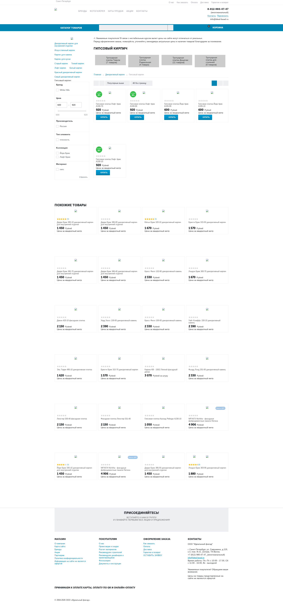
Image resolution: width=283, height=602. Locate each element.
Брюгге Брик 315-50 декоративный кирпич (207, 222)
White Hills (65, 90)
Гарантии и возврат (219, 2)
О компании (60, 543)
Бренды (58, 549)
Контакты (212, 16)
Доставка (204, 2)
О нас (171, 2)
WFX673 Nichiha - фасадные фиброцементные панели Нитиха (203, 420)
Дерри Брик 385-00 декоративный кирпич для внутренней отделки (119, 223)
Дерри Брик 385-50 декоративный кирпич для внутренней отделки (163, 469)
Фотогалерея (104, 561)
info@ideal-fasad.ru (196, 558)
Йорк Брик (65, 153)
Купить (104, 117)
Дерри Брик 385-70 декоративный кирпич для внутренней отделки (75, 272)
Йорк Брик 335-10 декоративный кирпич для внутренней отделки (74, 469)
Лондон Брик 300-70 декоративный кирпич (207, 271)
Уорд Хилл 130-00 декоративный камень (119, 320)
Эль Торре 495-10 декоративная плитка (74, 369)
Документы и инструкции (110, 563)
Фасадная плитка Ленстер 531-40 (116, 419)
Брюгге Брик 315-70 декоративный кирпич (119, 369)
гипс (62, 169)
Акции (57, 552)
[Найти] (170, 28)
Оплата (194, 2)
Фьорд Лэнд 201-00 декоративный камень (207, 369)
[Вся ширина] (96, 83)
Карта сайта (60, 546)
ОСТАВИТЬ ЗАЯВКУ (152, 555)
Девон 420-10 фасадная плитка (71, 320)
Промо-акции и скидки (109, 546)
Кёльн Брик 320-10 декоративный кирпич (163, 222)
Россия (63, 126)
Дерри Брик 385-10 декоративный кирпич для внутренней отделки (75, 223)
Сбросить (83, 177)
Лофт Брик (65, 157)
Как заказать (182, 2)
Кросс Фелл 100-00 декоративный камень (163, 320)
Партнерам (59, 555)
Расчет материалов (107, 549)
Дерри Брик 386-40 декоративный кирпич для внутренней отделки (119, 272)
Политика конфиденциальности (69, 558)
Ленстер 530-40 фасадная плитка (72, 419)
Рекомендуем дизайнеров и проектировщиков (111, 556)
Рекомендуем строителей (110, 552)
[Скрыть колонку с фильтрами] (102, 83)
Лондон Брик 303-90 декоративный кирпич (207, 468)
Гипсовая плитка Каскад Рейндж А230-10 (163, 419)
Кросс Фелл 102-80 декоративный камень (163, 271)
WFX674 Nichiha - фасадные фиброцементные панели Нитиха (115, 469)
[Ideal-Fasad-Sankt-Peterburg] (56, 9)
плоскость (64, 140)
